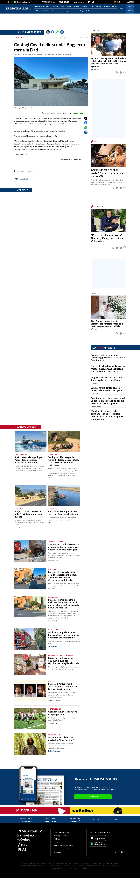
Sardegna (55, 6)
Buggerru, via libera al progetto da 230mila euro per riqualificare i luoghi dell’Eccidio (64, 661)
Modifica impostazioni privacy (63, 845)
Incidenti (75, 11)
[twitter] (8, 2)
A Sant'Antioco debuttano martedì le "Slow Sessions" (61, 738)
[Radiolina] (64, 2)
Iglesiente (20, 172)
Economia (84, 6)
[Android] (106, 844)
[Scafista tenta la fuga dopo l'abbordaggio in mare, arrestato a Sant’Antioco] (30, 441)
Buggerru (29, 172)
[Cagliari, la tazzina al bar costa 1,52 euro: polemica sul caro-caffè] (108, 155)
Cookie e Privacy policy (61, 832)
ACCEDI (130, 2)
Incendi (54, 11)
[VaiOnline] (78, 2)
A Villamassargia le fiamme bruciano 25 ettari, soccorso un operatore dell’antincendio (63, 635)
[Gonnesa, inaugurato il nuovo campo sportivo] (30, 718)
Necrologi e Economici (61, 836)
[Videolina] (48, 2)
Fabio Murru (95, 383)
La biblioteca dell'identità (75, 820)
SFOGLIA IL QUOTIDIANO (129, 8)
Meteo (114, 6)
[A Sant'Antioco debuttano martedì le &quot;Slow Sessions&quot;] (30, 744)
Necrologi (107, 6)
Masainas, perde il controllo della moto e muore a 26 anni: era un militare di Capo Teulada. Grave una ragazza (63, 603)
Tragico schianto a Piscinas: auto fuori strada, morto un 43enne (107, 378)
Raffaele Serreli (96, 69)
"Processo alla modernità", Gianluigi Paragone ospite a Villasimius (107, 238)
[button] (48, 32)
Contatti (57, 842)
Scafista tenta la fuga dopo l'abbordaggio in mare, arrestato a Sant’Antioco (108, 357)
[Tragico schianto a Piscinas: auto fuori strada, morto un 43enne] (30, 495)
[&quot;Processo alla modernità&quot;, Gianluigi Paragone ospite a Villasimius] (108, 220)
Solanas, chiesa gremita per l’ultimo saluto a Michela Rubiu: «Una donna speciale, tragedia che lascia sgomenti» (108, 62)
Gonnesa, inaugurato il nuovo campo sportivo (62, 713)
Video (48, 6)
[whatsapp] (15, 2)
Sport (92, 6)
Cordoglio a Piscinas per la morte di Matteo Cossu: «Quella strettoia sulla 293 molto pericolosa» (108, 369)
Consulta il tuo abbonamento (26, 820)
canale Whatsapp (80, 113)
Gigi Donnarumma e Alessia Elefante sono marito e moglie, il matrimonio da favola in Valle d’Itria (107, 325)
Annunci (98, 6)
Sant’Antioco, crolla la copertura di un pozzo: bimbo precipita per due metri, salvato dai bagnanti (108, 401)
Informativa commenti (61, 849)
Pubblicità (57, 839)
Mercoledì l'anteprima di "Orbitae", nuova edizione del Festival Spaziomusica (62, 686)
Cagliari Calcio (85, 11)
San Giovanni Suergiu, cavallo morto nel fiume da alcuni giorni (106, 389)
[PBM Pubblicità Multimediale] (91, 2)
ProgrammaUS (39, 6)
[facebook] (12, 2)
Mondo (69, 6)
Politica (76, 6)
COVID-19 (24, 179)
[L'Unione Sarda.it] (18, 8)
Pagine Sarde (115, 820)
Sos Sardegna (64, 11)
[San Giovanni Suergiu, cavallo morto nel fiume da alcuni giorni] (64, 495)
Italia (63, 6)
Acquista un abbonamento (50, 820)
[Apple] (106, 838)
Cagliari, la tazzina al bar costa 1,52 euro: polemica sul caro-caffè (108, 173)
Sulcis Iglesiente (29, 32)
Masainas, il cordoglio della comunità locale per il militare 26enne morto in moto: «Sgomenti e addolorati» (108, 415)
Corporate (57, 852)
